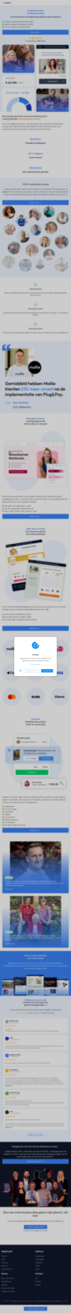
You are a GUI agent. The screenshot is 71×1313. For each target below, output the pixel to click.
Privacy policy (35, 664)
